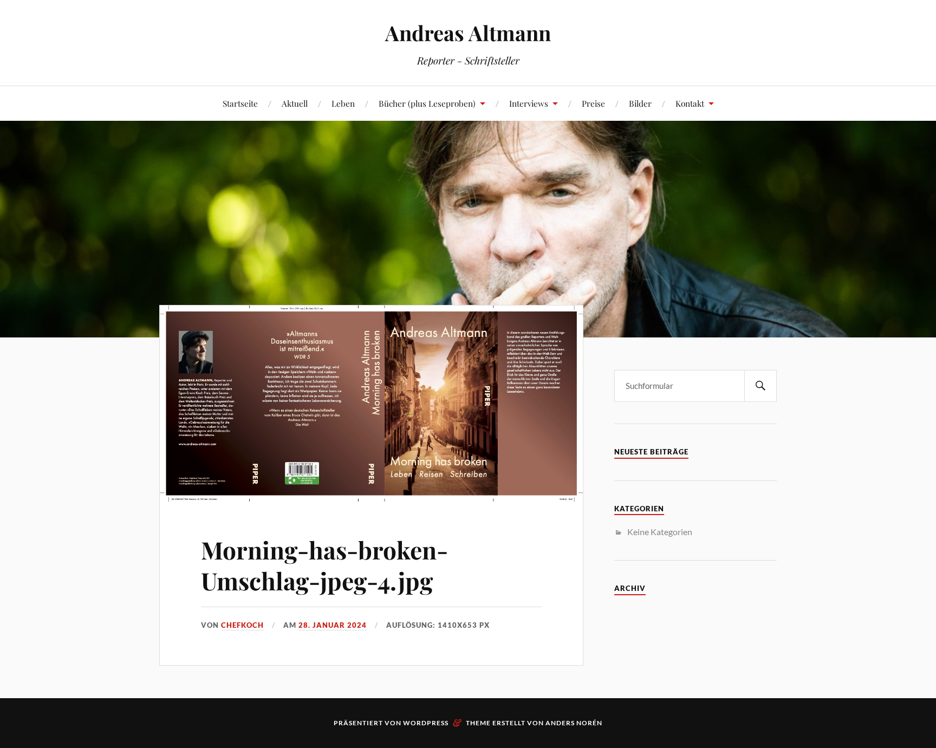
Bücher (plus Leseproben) (427, 103)
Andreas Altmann (468, 33)
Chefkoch (242, 625)
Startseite (240, 103)
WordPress (425, 723)
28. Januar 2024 (332, 625)
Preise (593, 103)
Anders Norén (573, 723)
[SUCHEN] (760, 386)
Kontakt (689, 103)
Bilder (640, 103)
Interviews (528, 103)
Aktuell (295, 103)
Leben (343, 103)
